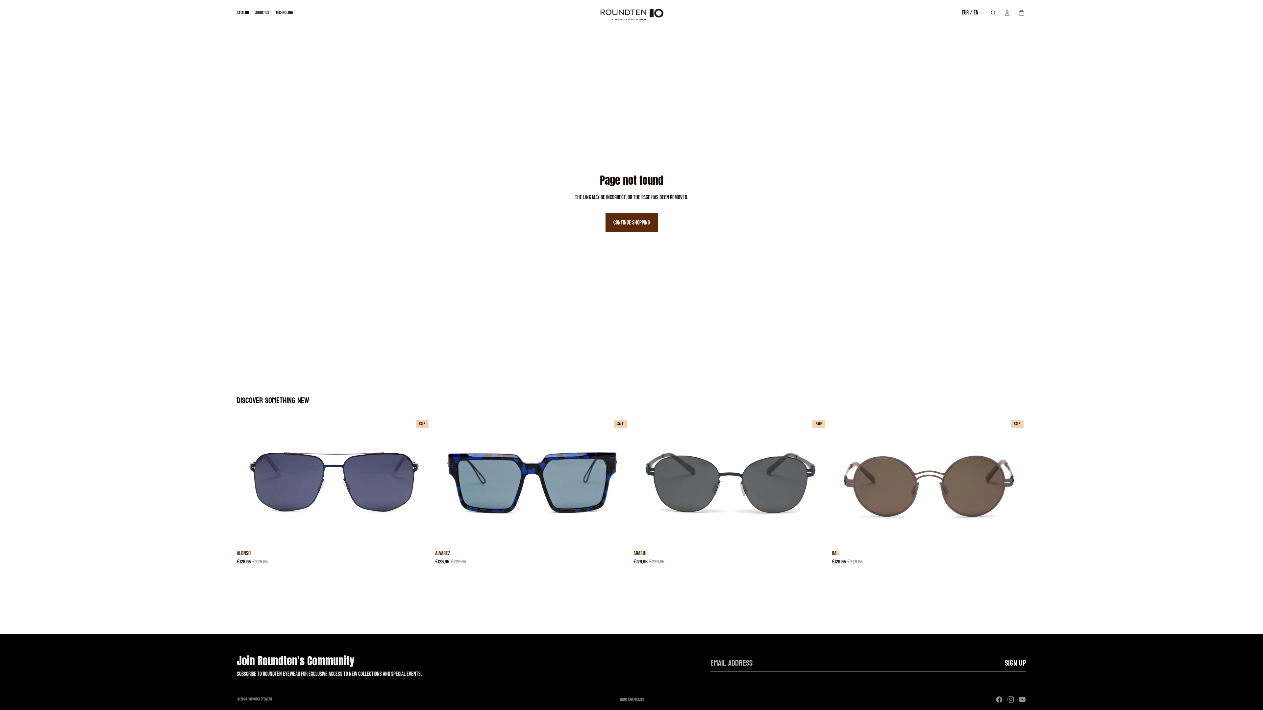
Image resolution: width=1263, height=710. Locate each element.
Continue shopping (631, 222)
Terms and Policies (632, 699)
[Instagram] (1011, 699)
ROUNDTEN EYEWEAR (260, 699)
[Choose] (421, 536)
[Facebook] (999, 699)
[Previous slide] (247, 482)
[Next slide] (421, 482)
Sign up (1015, 663)
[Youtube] (1022, 699)
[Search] (993, 13)
